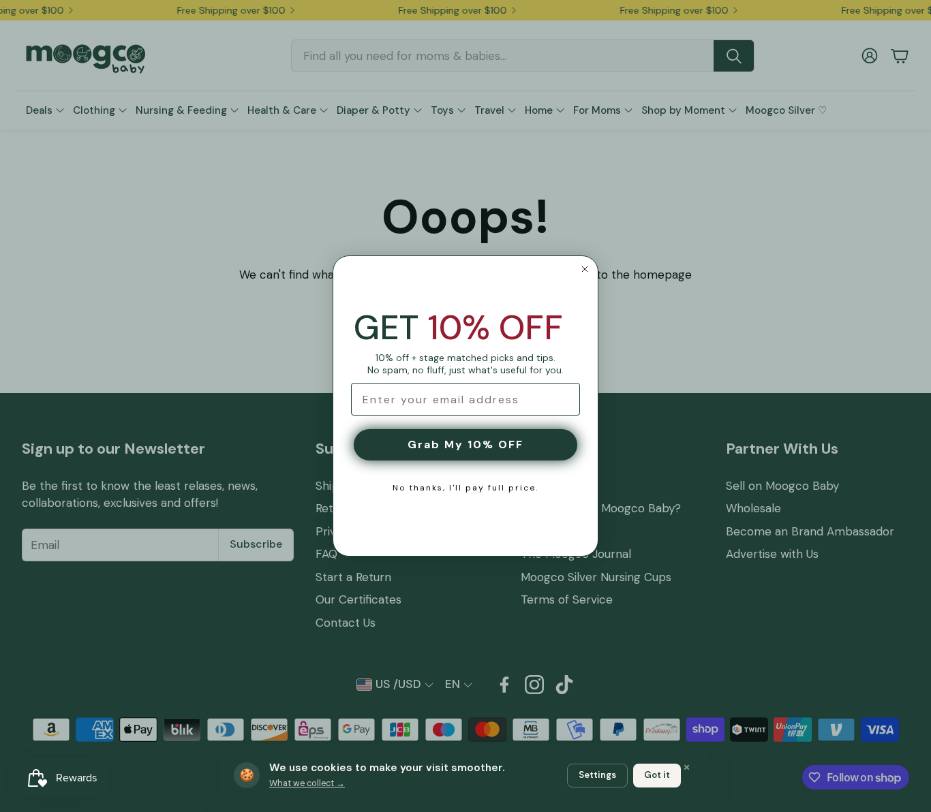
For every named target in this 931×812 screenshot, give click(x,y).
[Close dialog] (585, 269)
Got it (657, 775)
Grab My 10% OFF (465, 444)
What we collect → (307, 783)
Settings (597, 775)
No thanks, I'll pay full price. (465, 487)
